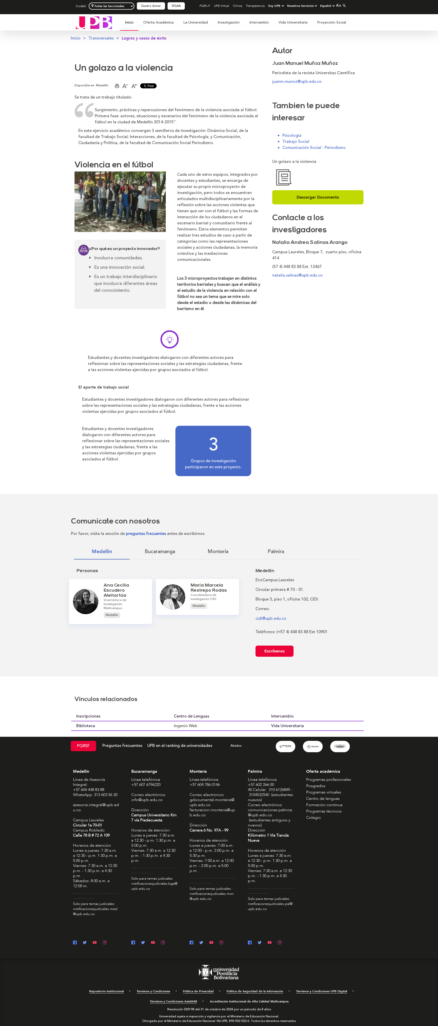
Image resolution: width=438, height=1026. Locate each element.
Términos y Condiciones (153, 991)
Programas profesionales (328, 779)
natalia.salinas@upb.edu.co (297, 275)
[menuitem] (129, 25)
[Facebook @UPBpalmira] (250, 943)
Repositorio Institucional (106, 991)
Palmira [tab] (276, 551)
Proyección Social (331, 22)
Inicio (129, 22)
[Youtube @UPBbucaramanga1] (153, 943)
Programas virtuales (323, 792)
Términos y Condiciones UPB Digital (321, 991)
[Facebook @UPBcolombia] (75, 943)
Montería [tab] (218, 551)
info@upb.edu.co (147, 799)
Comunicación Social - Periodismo (314, 148)
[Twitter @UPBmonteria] (201, 943)
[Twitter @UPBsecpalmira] (260, 943)
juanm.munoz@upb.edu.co (297, 82)
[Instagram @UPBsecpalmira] (279, 943)
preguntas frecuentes (146, 534)
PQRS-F (204, 6)
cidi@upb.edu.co (271, 618)
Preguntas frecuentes (122, 746)
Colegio (313, 817)
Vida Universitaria (293, 22)
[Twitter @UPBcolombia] (85, 943)
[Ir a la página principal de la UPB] (94, 22)
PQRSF (83, 746)
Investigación (228, 22)
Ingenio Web (185, 726)
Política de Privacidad (198, 991)
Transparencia (255, 6)
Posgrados (315, 785)
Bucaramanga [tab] (160, 551)
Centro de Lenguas (191, 716)
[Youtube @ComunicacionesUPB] (95, 943)
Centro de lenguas (323, 798)
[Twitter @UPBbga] (143, 943)
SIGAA (176, 6)
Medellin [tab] (102, 551)
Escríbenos (274, 651)
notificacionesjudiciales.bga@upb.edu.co (154, 886)
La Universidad (195, 22)
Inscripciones (88, 716)
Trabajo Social (295, 142)
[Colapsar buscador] (343, 5)
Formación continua (324, 804)
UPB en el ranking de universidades (179, 746)
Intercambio (259, 22)
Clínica (237, 6)
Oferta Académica (158, 22)
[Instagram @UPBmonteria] (221, 943)
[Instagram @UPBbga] (163, 943)
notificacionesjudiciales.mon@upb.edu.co (212, 896)
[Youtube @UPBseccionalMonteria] (211, 943)
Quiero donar (151, 6)
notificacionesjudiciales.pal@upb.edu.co (270, 906)
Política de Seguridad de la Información (255, 991)
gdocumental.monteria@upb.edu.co (212, 802)
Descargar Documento (318, 197)
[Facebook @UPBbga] (133, 943)
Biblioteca (85, 726)
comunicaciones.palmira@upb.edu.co (270, 812)
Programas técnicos (324, 811)
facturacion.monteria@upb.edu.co (212, 812)
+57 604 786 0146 (205, 784)
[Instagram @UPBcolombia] (104, 943)
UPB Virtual (221, 6)
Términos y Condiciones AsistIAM (173, 1001)
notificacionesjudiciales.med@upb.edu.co (95, 911)
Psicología (291, 135)
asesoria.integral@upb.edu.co (96, 807)
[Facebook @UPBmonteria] (191, 943)
